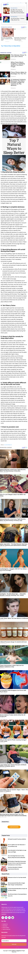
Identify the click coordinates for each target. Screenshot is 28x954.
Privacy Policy (6, 927)
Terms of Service (6, 929)
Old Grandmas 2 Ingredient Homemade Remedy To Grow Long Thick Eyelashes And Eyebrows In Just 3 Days (17, 863)
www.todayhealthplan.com (8, 444)
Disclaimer (5, 925)
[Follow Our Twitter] (6, 917)
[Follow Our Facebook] (2, 917)
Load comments (14, 827)
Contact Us (5, 924)
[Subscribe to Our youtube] (12, 917)
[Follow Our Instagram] (9, 917)
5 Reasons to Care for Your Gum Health (17, 877)
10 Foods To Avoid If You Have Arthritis (17, 839)
